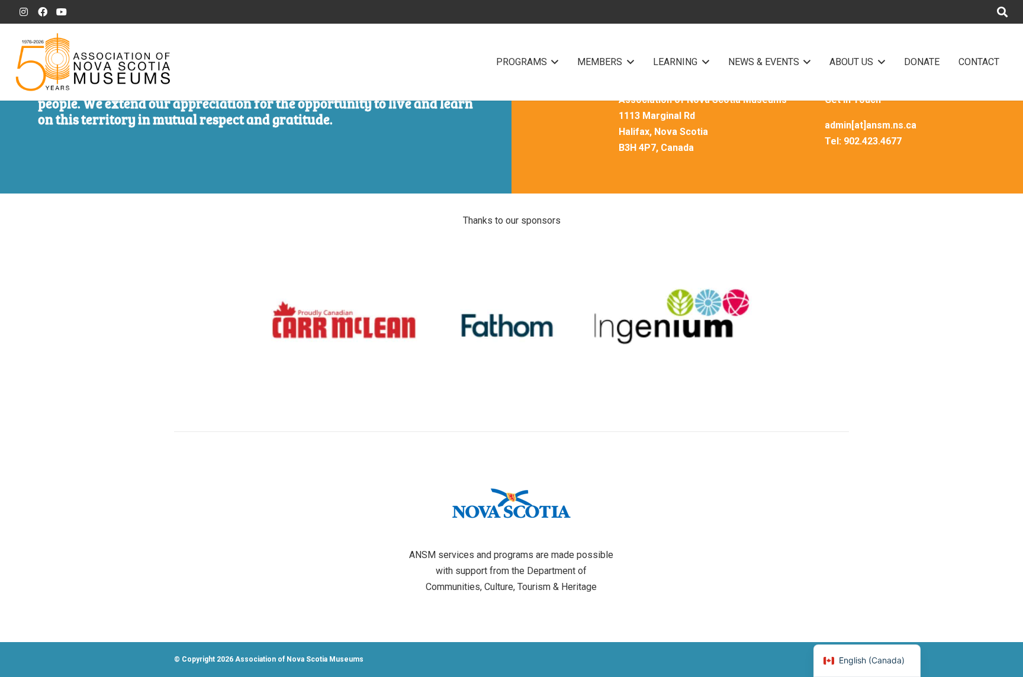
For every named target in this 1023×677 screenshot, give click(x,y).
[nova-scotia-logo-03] (511, 503)
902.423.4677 (873, 141)
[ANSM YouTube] (61, 11)
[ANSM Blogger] (23, 11)
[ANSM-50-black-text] (92, 62)
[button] (553, 62)
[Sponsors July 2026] (511, 320)
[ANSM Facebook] (42, 11)
